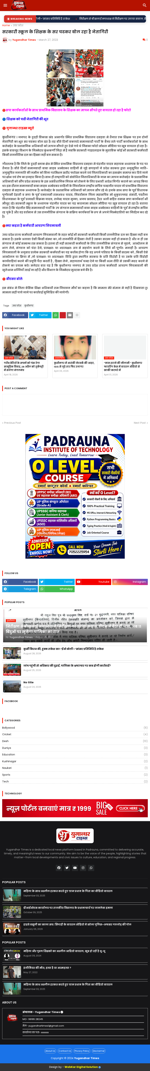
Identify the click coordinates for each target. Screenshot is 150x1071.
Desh (75, 741)
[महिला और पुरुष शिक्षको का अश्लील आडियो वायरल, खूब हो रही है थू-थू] (12, 955)
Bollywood (75, 728)
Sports (75, 775)
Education (75, 754)
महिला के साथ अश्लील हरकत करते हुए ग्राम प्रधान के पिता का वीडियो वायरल (67, 891)
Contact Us (65, 1050)
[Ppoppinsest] (63, 315)
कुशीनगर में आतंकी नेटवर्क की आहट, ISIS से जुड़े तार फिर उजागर (74, 364)
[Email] (70, 315)
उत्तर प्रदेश (18, 25)
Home (6, 25)
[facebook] (59, 868)
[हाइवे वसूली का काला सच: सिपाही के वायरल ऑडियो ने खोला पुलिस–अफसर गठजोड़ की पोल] (12, 929)
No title (28, 682)
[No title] (12, 686)
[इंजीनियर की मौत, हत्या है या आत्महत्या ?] (12, 972)
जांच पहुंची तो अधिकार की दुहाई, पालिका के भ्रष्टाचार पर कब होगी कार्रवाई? (67, 665)
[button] (5, 5)
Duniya (75, 748)
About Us (50, 1050)
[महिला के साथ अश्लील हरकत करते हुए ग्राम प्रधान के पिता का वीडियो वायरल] (12, 895)
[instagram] (83, 868)
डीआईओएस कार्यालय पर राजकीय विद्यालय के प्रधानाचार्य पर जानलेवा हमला (68, 908)
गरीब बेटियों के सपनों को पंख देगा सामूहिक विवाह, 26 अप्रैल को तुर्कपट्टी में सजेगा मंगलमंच (24, 366)
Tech (75, 781)
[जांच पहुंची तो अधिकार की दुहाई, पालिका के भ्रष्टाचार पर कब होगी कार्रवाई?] (12, 670)
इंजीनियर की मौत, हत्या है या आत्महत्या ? (47, 968)
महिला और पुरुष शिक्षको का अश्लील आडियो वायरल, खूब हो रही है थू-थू (64, 951)
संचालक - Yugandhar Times (41, 1012)
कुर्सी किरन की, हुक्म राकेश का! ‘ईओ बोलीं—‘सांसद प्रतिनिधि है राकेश (63, 649)
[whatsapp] (91, 868)
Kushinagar (75, 761)
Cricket (75, 734)
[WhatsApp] (55, 315)
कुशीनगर (28, 305)
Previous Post (12, 423)
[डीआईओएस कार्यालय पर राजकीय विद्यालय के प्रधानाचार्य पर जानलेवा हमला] (12, 912)
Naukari (75, 768)
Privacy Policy (81, 1050)
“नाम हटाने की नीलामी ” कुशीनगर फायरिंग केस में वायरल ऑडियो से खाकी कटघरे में (123, 366)
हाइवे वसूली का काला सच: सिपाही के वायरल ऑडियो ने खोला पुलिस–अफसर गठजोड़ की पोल (77, 924)
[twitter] (67, 868)
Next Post (140, 423)
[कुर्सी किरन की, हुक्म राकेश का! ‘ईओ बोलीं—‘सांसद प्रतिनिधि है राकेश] (12, 653)
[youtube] (75, 868)
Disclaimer (99, 1050)
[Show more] (77, 315)
